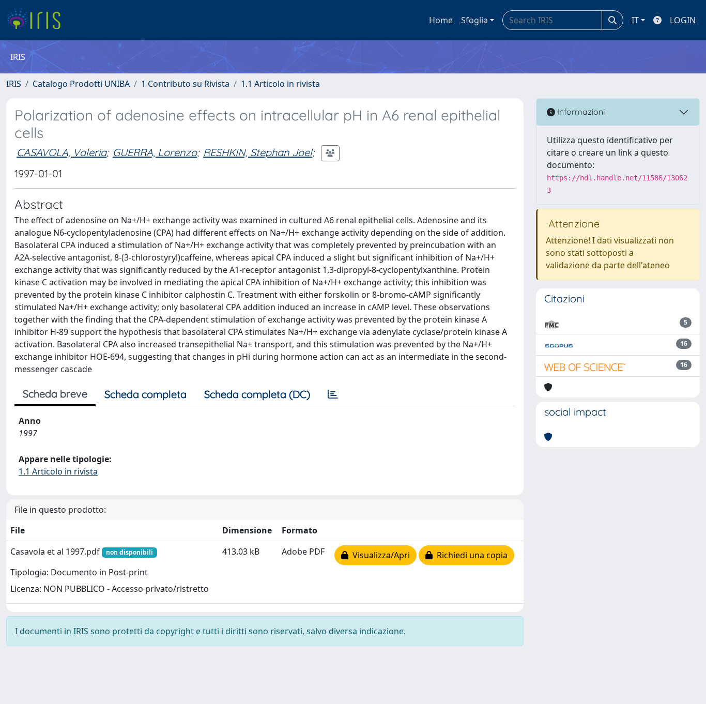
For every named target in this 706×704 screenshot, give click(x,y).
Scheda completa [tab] (145, 394)
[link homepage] (37, 20)
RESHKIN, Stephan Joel (257, 152)
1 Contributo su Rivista (185, 83)
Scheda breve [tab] (55, 393)
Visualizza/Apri (379, 555)
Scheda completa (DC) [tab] (257, 394)
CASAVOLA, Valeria (61, 152)
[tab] (333, 394)
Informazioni (580, 111)
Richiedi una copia (470, 555)
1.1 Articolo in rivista (280, 83)
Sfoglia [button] (474, 20)
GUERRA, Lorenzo (155, 152)
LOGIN (683, 20)
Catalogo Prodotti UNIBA (81, 83)
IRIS (13, 83)
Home (441, 20)
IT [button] (635, 20)
